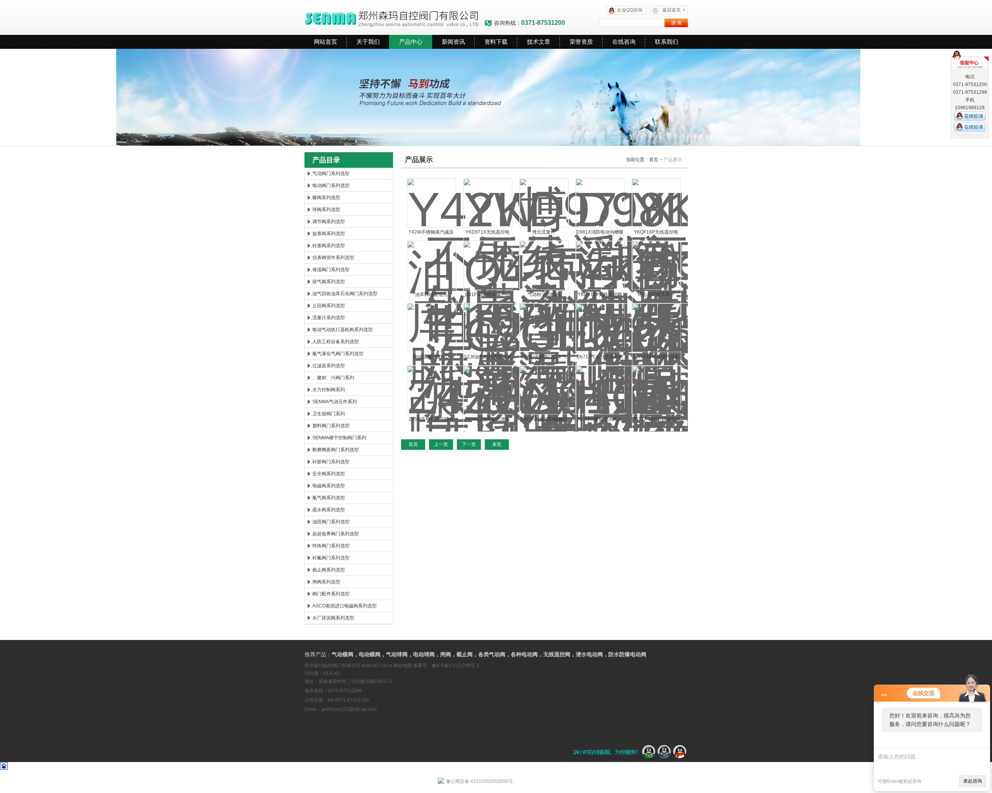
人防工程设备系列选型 (335, 341)
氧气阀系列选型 (328, 498)
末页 (496, 444)
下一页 (469, 444)
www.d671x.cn (377, 665)
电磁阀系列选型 (328, 486)
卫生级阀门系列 (328, 413)
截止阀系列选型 (328, 570)
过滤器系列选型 (328, 365)
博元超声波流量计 (656, 294)
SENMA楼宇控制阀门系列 (339, 437)
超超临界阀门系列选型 (335, 534)
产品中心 (410, 41)
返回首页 (673, 10)
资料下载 (496, 41)
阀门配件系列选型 (331, 594)
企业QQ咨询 (629, 10)
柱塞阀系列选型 (328, 245)
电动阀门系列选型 (331, 185)
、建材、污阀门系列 (333, 377)
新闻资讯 (453, 41)
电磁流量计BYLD (431, 357)
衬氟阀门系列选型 (331, 558)
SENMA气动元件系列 (334, 401)
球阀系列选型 (326, 209)
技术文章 (538, 41)
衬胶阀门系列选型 (331, 461)
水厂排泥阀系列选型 (333, 618)
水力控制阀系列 (328, 389)
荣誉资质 (581, 41)
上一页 (441, 444)
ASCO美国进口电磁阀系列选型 (344, 606)
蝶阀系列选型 (326, 197)
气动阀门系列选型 (331, 173)
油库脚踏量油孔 (431, 294)
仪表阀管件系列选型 (333, 257)
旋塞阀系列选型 (328, 233)
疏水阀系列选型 (328, 510)
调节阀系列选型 (328, 221)
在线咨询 (624, 41)
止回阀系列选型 (328, 305)
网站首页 (325, 41)
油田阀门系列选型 (331, 522)
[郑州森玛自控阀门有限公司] (394, 17)
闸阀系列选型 (326, 582)
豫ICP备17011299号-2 (455, 665)
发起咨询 (972, 781)
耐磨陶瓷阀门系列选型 (335, 449)
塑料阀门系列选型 (331, 425)
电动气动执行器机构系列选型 (342, 329)
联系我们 (666, 41)
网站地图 (402, 665)
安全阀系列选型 (328, 473)
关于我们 (368, 41)
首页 (653, 159)
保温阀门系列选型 (331, 269)
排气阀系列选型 (328, 281)
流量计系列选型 (328, 317)
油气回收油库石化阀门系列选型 (344, 293)
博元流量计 (543, 232)
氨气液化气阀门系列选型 (337, 353)
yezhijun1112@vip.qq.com (349, 709)
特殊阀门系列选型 (331, 546)
